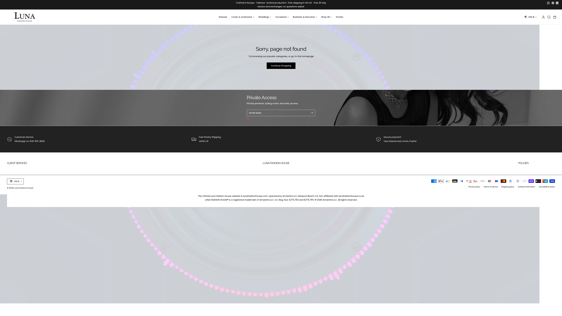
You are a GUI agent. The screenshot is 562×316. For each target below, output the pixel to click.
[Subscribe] (311, 113)
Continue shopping (281, 65)
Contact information (526, 187)
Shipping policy (507, 187)
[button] (549, 17)
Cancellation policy (547, 187)
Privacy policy (474, 187)
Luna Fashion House (24, 188)
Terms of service (491, 187)
